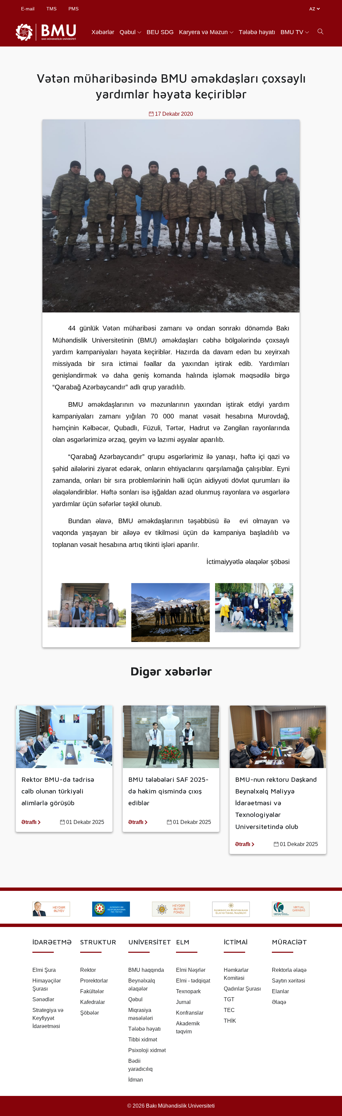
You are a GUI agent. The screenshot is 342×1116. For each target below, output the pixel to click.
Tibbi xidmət (142, 1039)
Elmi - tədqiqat (193, 981)
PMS (73, 8)
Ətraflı (29, 822)
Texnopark (188, 991)
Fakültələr (92, 991)
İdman (135, 1080)
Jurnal (183, 1002)
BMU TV (292, 32)
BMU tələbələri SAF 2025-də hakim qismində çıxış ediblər (168, 791)
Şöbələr (89, 1013)
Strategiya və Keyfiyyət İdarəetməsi (47, 1018)
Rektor (88, 970)
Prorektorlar (94, 981)
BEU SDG (160, 32)
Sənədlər (43, 999)
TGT (229, 999)
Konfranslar (189, 1013)
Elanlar (280, 991)
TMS (51, 8)
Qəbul (128, 32)
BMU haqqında (146, 970)
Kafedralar (92, 1002)
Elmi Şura (44, 970)
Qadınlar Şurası (242, 989)
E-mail (27, 8)
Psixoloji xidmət (147, 1050)
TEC (229, 1010)
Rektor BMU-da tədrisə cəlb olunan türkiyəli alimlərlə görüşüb (57, 791)
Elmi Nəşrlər (190, 970)
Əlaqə (279, 1002)
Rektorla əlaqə (289, 970)
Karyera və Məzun (203, 32)
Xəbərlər (103, 32)
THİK (230, 1021)
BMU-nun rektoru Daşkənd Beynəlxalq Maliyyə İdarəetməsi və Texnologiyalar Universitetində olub (276, 802)
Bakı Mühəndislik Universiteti (180, 1106)
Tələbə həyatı (257, 32)
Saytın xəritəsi (288, 981)
